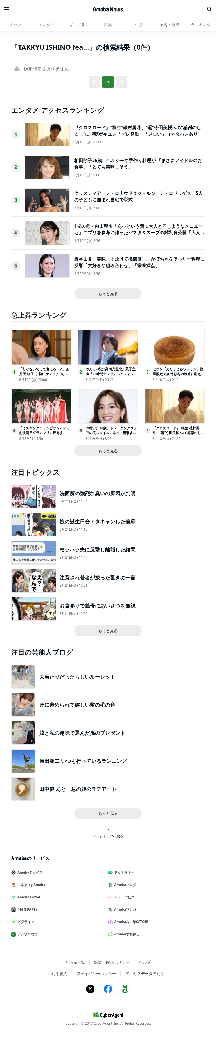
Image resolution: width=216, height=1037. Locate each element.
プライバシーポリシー (96, 973)
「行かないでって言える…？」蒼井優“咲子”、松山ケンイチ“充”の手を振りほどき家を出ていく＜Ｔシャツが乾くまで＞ (44, 376)
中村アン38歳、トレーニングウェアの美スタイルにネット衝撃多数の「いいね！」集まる (111, 433)
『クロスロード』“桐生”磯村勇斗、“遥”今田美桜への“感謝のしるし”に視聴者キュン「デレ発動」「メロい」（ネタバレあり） (138, 130)
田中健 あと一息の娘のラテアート (78, 788)
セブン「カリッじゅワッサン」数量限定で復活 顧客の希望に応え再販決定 (178, 374)
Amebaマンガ (125, 909)
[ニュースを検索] (209, 9)
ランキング (200, 24)
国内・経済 (169, 24)
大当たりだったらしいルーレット (77, 676)
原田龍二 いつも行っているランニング (83, 760)
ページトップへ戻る (108, 836)
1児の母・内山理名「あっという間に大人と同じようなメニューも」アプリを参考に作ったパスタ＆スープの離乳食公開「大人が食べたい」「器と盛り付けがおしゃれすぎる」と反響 (139, 232)
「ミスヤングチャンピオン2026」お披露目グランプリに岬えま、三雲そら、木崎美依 (45, 433)
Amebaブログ (125, 884)
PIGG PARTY (27, 909)
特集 (108, 24)
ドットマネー (124, 872)
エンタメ (46, 24)
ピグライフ (25, 921)
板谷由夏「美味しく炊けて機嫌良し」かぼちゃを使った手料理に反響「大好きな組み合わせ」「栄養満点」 (139, 262)
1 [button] (108, 81)
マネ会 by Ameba (31, 884)
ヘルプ (145, 962)
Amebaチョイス (30, 872)
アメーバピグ (124, 897)
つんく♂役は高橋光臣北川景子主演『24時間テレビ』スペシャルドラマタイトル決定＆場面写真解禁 (111, 374)
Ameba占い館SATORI (131, 921)
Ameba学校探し (127, 934)
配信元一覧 (75, 962)
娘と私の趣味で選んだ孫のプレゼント (82, 732)
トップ (15, 24)
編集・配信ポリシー (112, 962)
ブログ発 (77, 24)
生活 (139, 24)
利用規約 (59, 973)
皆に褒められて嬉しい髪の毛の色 (77, 704)
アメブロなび (27, 934)
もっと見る (108, 293)
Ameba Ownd (28, 897)
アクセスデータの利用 (145, 973)
